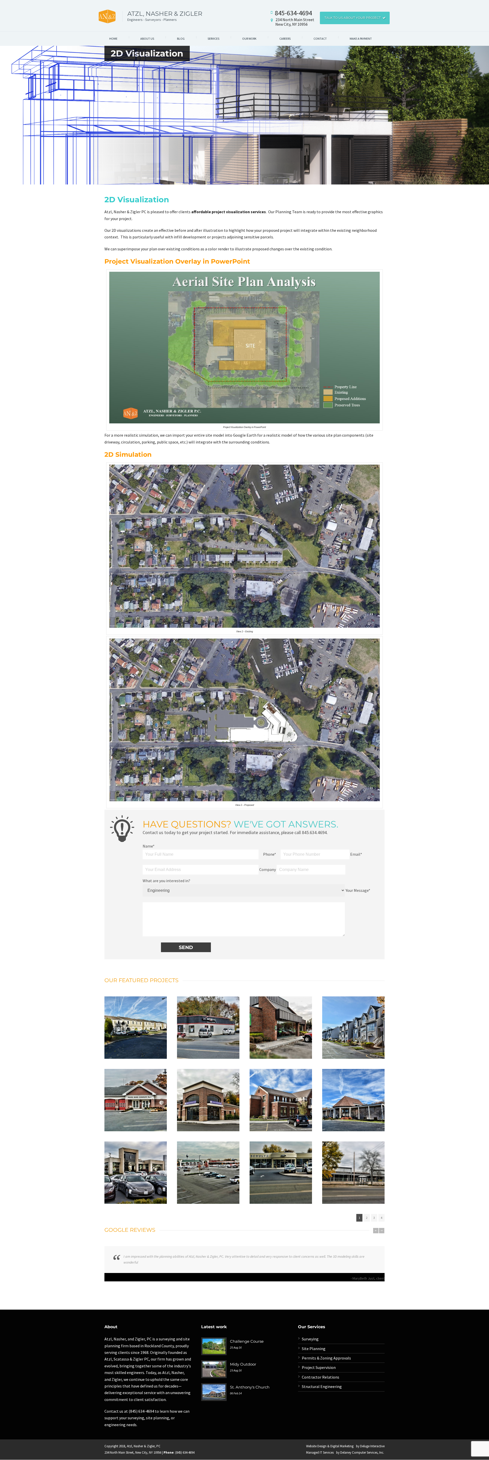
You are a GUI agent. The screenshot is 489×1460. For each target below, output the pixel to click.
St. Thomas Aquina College (281, 1094)
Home (113, 38)
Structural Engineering (322, 1386)
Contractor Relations (320, 1377)
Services (213, 38)
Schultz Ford (281, 1166)
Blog (181, 38)
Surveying (135, 1041)
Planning (147, 1035)
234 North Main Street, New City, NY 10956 (132, 1452)
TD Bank (281, 1021)
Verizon (208, 1021)
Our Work (249, 38)
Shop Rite (208, 1166)
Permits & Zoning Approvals (326, 1358)
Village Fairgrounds (136, 1021)
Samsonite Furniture (353, 1166)
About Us (147, 38)
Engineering (126, 1035)
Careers (285, 38)
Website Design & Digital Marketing (330, 1446)
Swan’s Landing (353, 1021)
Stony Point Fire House (135, 1093)
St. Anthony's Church (249, 1387)
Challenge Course (247, 1341)
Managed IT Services (320, 1452)
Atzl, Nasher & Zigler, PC (143, 1446)
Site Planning (313, 1348)
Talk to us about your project (352, 18)
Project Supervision (319, 1367)
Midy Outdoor (243, 1364)
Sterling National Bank (208, 1093)
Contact (320, 38)
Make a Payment (361, 38)
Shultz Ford (135, 1166)
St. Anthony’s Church (353, 1093)
